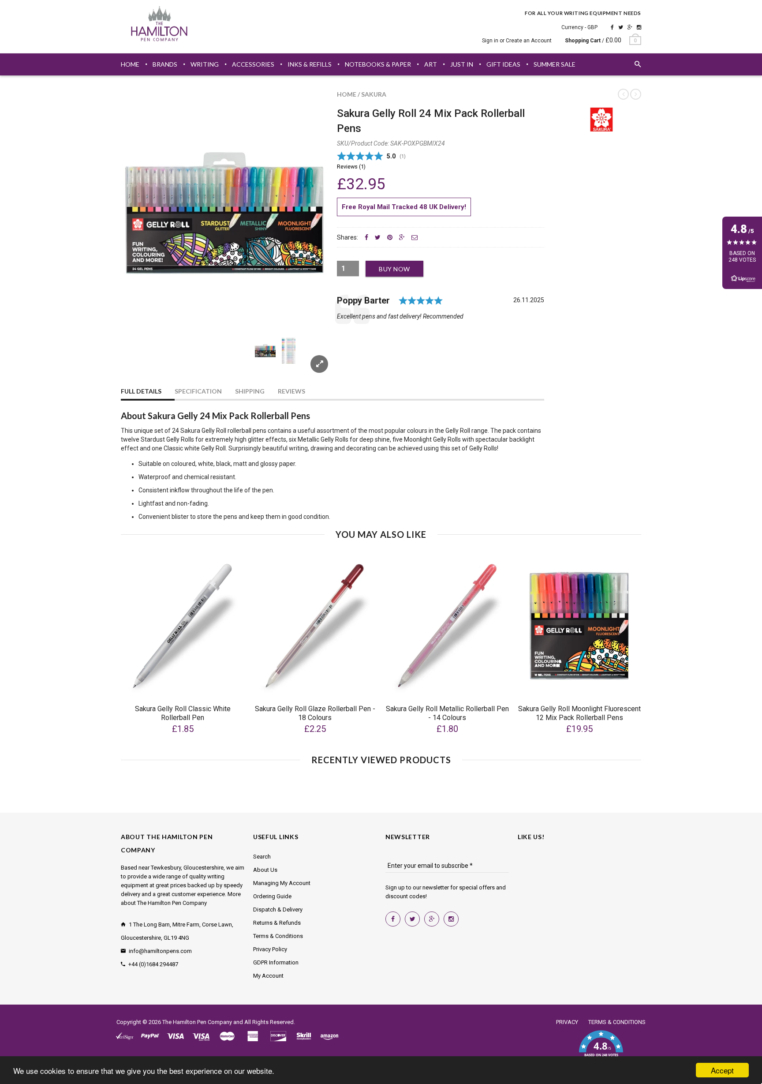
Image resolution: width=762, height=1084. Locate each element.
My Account (268, 975)
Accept (722, 1070)
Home (346, 94)
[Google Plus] (630, 27)
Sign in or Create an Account (517, 41)
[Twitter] (620, 27)
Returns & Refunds (277, 922)
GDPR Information (276, 962)
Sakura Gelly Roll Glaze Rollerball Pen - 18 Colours (315, 713)
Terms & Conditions (278, 936)
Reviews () (351, 166)
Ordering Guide (272, 896)
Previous (138, 361)
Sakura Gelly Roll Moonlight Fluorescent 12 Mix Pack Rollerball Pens (579, 713)
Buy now (394, 269)
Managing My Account (281, 883)
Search (262, 856)
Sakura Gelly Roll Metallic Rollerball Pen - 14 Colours (447, 713)
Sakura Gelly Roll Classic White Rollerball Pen (183, 713)
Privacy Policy (270, 949)
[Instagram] (639, 27)
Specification (198, 391)
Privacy (567, 1022)
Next (311, 361)
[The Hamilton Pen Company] (159, 25)
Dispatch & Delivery (278, 909)
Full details (141, 391)
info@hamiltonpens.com (160, 951)
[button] (601, 1049)
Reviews (291, 391)
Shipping (250, 391)
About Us (265, 869)
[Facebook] (612, 27)
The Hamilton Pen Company (197, 1022)
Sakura (373, 94)
